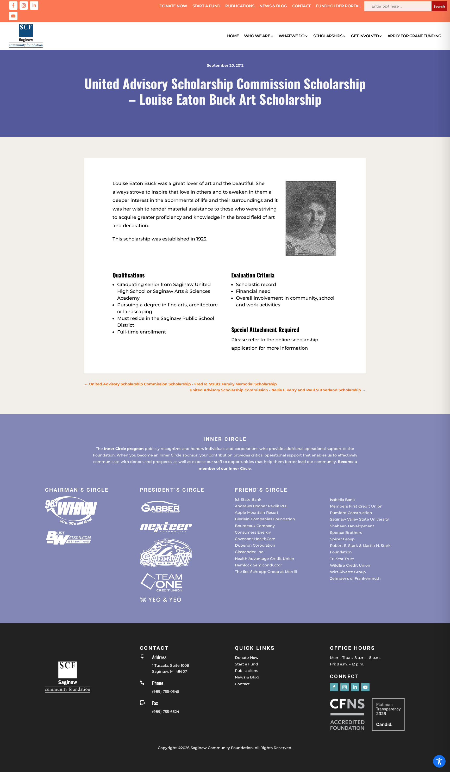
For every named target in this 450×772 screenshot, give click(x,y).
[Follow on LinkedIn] (34, 5)
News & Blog (273, 6)
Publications (239, 6)
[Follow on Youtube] (13, 16)
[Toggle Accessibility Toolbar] (439, 761)
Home (233, 35)
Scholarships (327, 35)
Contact (301, 6)
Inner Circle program (124, 448)
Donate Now (173, 6)
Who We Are (257, 35)
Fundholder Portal (338, 6)
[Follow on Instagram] (24, 5)
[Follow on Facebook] (13, 5)
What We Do (291, 35)
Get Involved (365, 35)
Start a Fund (206, 6)
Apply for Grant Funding (414, 35)
